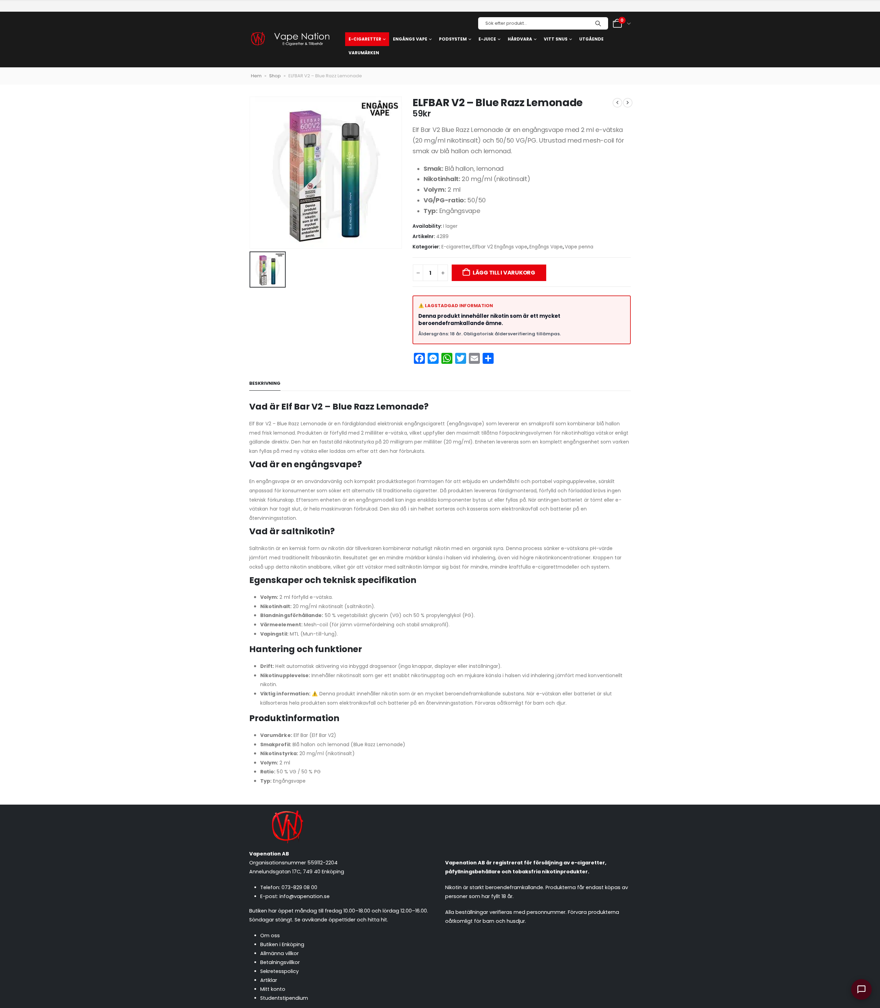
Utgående (591, 39)
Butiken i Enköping (282, 944)
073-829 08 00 (299, 887)
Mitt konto (272, 989)
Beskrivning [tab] (264, 383)
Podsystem (453, 39)
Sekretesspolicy (279, 971)
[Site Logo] (289, 39)
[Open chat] (861, 989)
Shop (275, 75)
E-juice (487, 39)
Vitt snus (556, 39)
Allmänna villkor (279, 953)
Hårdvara (520, 39)
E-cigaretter (365, 39)
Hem (256, 75)
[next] (627, 103)
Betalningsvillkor (280, 962)
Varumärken (364, 53)
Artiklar (268, 980)
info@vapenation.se (304, 896)
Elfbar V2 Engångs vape (499, 247)
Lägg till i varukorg (504, 273)
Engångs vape (410, 39)
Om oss (270, 935)
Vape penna (579, 247)
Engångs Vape (546, 247)
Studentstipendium (284, 998)
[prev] (617, 103)
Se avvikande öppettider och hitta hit (341, 919)
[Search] (598, 23)
